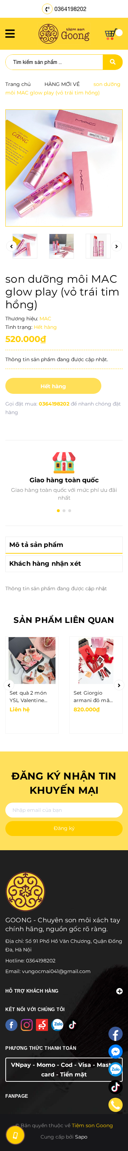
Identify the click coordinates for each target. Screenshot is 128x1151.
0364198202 (70, 9)
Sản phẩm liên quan (64, 620)
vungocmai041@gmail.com (56, 971)
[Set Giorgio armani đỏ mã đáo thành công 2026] (96, 660)
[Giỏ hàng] (114, 34)
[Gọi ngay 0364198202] (15, 1135)
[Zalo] (115, 1069)
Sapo (81, 1137)
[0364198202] (115, 1104)
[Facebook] (115, 1034)
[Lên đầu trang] (112, 1130)
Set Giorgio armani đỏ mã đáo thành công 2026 (94, 697)
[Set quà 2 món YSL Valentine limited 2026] (32, 660)
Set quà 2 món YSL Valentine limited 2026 (28, 697)
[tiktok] (115, 1087)
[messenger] (115, 1051)
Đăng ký (64, 828)
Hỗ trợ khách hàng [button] (32, 991)
